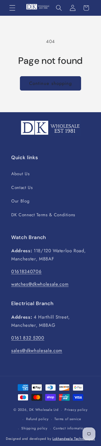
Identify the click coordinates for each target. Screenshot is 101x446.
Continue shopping (50, 83)
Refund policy (37, 419)
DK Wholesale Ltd (43, 410)
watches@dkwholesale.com (39, 284)
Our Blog (20, 201)
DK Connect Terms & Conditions (43, 215)
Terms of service (67, 419)
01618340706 (26, 271)
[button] (12, 8)
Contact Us (22, 187)
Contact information (69, 428)
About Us (20, 174)
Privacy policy (76, 409)
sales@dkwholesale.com (36, 350)
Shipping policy (34, 428)
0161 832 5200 (27, 337)
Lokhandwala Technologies (73, 438)
